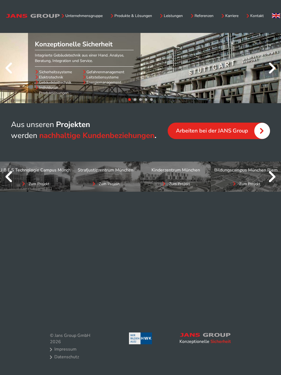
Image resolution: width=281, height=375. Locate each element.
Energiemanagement (103, 82)
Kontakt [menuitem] (257, 16)
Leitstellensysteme (102, 77)
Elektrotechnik (51, 77)
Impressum (65, 349)
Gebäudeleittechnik (55, 82)
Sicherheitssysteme (55, 72)
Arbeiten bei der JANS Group (212, 131)
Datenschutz (66, 357)
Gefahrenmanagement (105, 72)
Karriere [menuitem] (231, 16)
